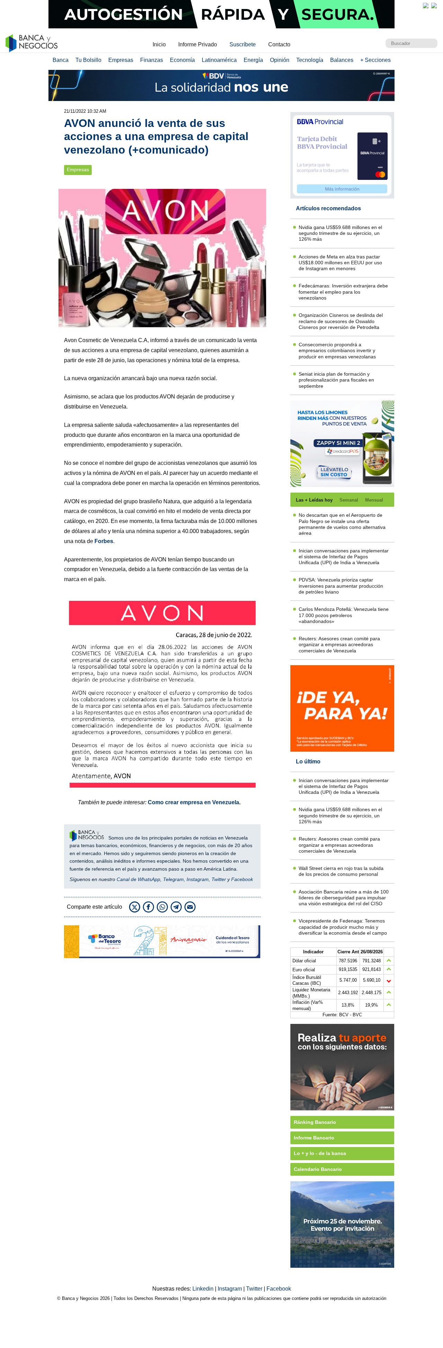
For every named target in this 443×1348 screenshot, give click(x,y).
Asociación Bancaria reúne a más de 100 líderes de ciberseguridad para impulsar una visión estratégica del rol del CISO (344, 898)
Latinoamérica (219, 60)
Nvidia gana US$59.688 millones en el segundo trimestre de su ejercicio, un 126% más (340, 233)
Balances (341, 60)
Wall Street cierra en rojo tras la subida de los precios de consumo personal (341, 871)
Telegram (173, 879)
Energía (253, 60)
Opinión (279, 60)
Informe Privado (197, 44)
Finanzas (151, 60)
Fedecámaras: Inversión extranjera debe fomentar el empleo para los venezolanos (343, 292)
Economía (182, 60)
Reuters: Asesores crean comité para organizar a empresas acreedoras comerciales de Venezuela (339, 644)
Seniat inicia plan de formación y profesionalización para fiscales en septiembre (336, 380)
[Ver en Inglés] (425, 5)
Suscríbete (242, 44)
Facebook (242, 879)
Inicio (159, 44)
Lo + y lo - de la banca (320, 1153)
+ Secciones (375, 60)
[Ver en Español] (434, 5)
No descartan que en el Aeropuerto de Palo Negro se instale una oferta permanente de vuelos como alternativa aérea (342, 524)
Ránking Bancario (315, 1122)
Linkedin (203, 1289)
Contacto (279, 44)
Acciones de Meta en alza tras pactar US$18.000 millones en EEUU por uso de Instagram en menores (340, 263)
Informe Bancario (314, 1137)
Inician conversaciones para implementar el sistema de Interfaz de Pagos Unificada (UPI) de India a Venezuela (344, 557)
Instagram (198, 879)
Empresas (120, 60)
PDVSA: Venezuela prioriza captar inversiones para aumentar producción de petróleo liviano (341, 586)
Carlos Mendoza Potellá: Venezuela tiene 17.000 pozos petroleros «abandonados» (344, 615)
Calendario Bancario (318, 1169)
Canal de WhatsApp (138, 879)
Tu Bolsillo (88, 60)
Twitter (218, 879)
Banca (61, 60)
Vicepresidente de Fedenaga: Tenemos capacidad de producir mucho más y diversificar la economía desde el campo (343, 927)
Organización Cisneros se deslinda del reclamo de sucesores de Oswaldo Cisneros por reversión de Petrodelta (341, 321)
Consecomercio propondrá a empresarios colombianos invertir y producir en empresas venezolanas (337, 350)
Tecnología (309, 60)
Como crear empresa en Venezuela (193, 802)
